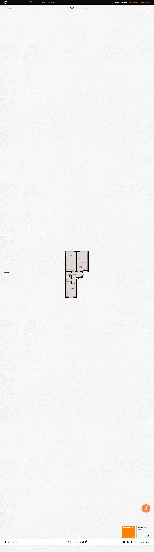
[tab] (7, 272)
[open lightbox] (77, 274)
